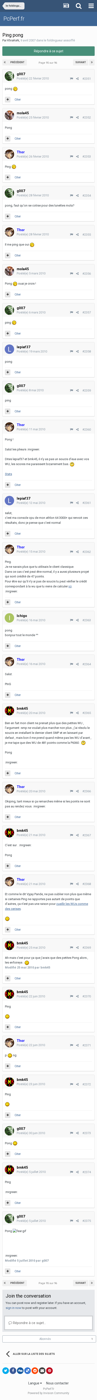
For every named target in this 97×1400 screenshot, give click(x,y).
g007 (21, 74)
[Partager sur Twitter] (5, 1370)
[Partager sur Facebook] (13, 1370)
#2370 (86, 996)
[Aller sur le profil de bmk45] (9, 710)
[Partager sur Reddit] (35, 1370)
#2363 (86, 620)
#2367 (86, 835)
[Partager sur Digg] (20, 1370)
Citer (18, 99)
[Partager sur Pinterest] (49, 1370)
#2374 (86, 1172)
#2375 (86, 1221)
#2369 (86, 947)
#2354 (86, 195)
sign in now (13, 1308)
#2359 (86, 390)
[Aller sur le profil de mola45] (9, 115)
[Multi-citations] (7, 99)
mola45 (23, 113)
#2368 (86, 884)
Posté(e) (33, 78)
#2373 (86, 1133)
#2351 (86, 78)
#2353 (86, 156)
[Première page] (5, 62)
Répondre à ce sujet (48, 51)
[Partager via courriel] (42, 1370)
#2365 (86, 713)
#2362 (86, 552)
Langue (34, 1383)
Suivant (80, 62)
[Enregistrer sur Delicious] (27, 1370)
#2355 (86, 234)
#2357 (86, 312)
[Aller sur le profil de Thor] (9, 154)
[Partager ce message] (77, 78)
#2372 (86, 1084)
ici (70, 586)
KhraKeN (13, 40)
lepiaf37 (23, 347)
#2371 (86, 1045)
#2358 (86, 351)
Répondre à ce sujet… (29, 1323)
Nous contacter (57, 1383)
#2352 (86, 117)
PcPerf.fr (14, 18)
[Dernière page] (92, 62)
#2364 (86, 664)
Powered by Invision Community (48, 1393)
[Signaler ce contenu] (71, 78)
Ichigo (22, 616)
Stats (8, 474)
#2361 (86, 503)
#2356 (86, 273)
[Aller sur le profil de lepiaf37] (9, 349)
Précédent (17, 62)
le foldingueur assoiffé (59, 40)
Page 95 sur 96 (48, 62)
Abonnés (45, 1339)
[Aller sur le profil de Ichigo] (9, 618)
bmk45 (22, 708)
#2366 (86, 791)
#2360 (86, 429)
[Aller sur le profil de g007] (9, 76)
